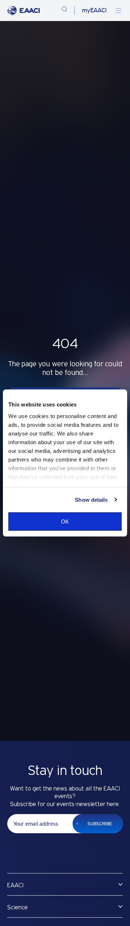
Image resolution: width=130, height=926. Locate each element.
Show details (91, 500)
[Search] (64, 10)
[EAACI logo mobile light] (23, 10)
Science (17, 907)
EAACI (15, 885)
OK (65, 521)
